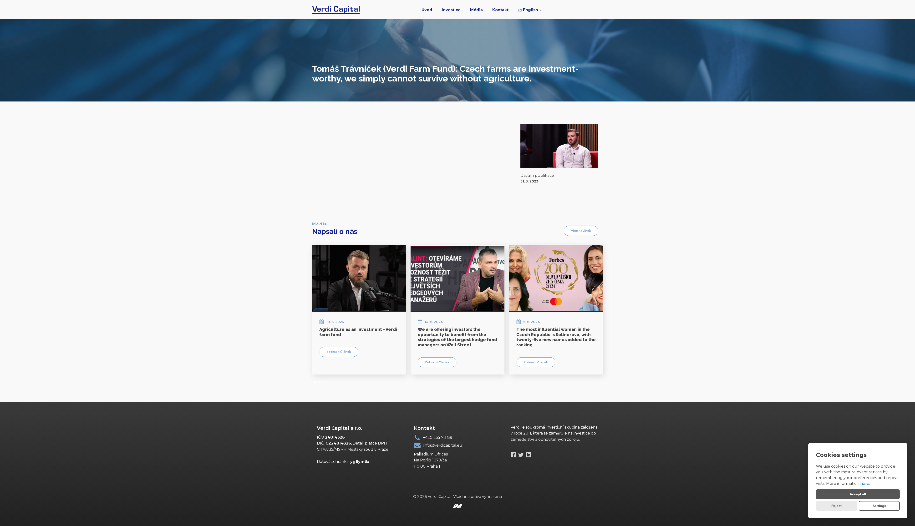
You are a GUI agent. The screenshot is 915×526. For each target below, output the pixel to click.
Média (476, 10)
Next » (324, 381)
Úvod (427, 10)
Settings (879, 506)
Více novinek (581, 231)
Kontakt (500, 10)
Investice (451, 10)
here (864, 483)
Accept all (858, 494)
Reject (836, 506)
